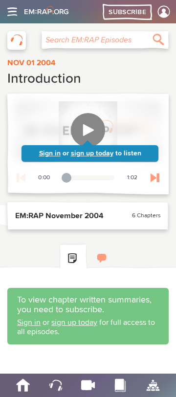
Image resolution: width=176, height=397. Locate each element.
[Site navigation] (12, 11)
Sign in (50, 153)
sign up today (92, 153)
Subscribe (127, 12)
